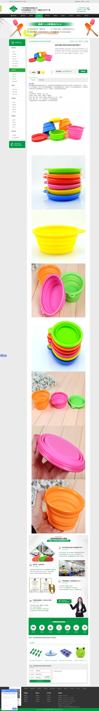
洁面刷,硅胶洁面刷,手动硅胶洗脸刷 (51, 660)
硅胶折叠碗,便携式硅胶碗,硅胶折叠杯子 (41, 41)
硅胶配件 (31, 15)
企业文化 (49, 697)
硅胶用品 (13, 47)
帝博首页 (26, 688)
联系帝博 (86, 15)
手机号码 (32, 674)
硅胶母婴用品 (15, 66)
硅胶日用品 (47, 15)
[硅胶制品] (13, 8)
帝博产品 (18, 42)
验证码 (32, 677)
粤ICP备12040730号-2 (59, 709)
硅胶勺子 (14, 76)
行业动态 (37, 697)
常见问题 (37, 699)
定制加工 (63, 15)
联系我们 (83, 1)
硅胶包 (13, 102)
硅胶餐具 (14, 74)
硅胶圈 (13, 120)
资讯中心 (79, 15)
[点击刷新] (47, 677)
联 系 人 (32, 670)
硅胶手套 (14, 58)
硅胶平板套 (14, 91)
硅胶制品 (55, 15)
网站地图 (78, 1)
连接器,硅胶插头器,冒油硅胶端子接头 (36, 660)
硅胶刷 (13, 51)
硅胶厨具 (39, 15)
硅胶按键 (13, 131)
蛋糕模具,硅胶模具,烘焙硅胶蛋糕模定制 (65, 661)
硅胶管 (13, 127)
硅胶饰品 (13, 98)
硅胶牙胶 (14, 54)
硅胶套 (13, 85)
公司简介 (49, 695)
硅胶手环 (14, 107)
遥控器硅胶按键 (15, 137)
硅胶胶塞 (14, 124)
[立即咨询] (83, 71)
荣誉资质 (49, 701)
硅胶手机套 (14, 89)
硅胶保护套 (23, 15)
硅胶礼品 (14, 111)
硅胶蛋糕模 (14, 81)
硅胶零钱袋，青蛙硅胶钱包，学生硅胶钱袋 (80, 661)
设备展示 (49, 699)
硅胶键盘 (14, 135)
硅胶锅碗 (14, 78)
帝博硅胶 (14, 15)
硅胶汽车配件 (15, 63)
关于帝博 (71, 15)
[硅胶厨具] (49, 28)
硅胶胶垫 (14, 56)
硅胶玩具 (14, 109)
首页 (76, 41)
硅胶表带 (14, 104)
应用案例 (37, 701)
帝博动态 (37, 695)
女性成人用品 (15, 61)
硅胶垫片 (14, 122)
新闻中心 (38, 693)
